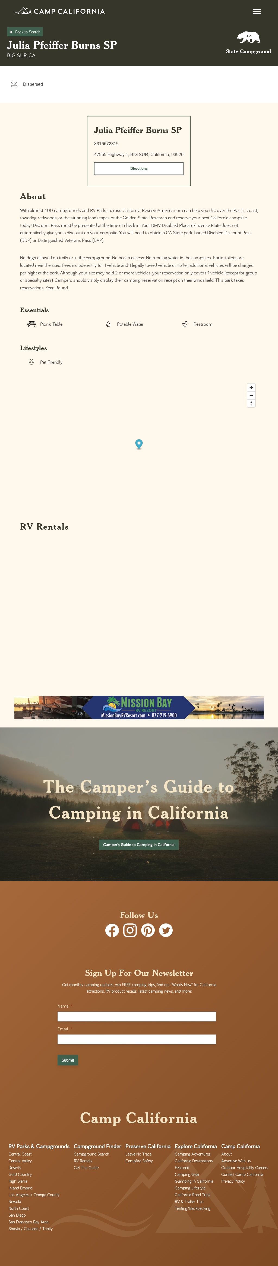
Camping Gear (187, 1174)
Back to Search (27, 31)
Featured (182, 1167)
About (226, 1154)
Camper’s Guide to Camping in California (139, 844)
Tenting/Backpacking (192, 1208)
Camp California (240, 1146)
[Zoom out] (251, 395)
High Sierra (17, 1181)
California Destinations (194, 1160)
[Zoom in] (251, 387)
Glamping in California (194, 1181)
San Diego (17, 1215)
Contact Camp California (242, 1174)
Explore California (196, 1146)
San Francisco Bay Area (28, 1221)
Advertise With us (236, 1160)
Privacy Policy (233, 1181)
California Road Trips (192, 1194)
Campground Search (91, 1154)
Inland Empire (20, 1188)
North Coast (18, 1208)
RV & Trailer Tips (189, 1201)
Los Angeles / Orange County (33, 1194)
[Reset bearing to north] (251, 403)
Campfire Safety (139, 1160)
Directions (139, 168)
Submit (68, 1060)
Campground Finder (97, 1146)
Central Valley (20, 1160)
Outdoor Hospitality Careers (244, 1167)
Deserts (14, 1167)
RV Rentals (83, 1160)
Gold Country (20, 1174)
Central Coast (19, 1154)
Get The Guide (86, 1167)
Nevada (14, 1201)
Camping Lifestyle (190, 1188)
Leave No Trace (138, 1154)
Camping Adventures (193, 1154)
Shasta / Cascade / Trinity (30, 1228)
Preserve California (147, 1146)
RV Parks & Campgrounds (39, 1146)
